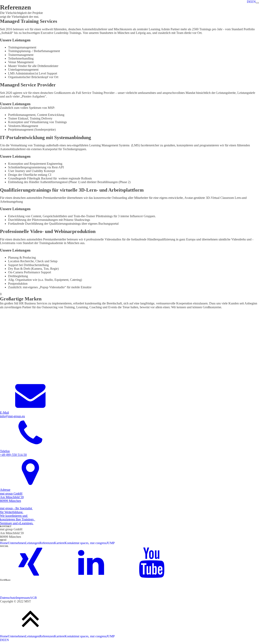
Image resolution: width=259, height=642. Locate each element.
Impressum (23, 597)
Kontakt (70, 543)
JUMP (110, 543)
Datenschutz (8, 597)
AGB (33, 597)
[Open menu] (257, 2)
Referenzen (46, 543)
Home (4, 543)
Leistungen (32, 543)
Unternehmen (16, 543)
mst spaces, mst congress (90, 543)
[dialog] (129, 638)
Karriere (59, 543)
